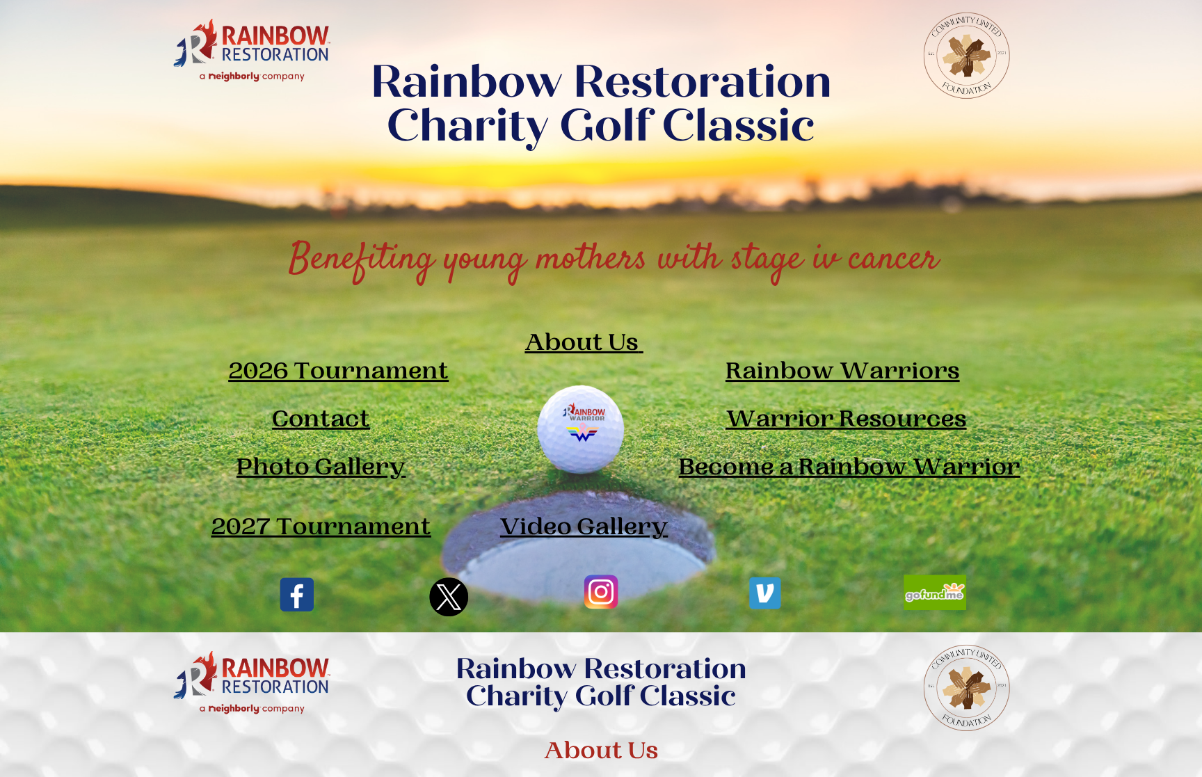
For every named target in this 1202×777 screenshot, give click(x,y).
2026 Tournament (338, 372)
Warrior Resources (846, 420)
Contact (321, 420)
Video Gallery (584, 527)
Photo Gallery (321, 468)
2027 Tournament (321, 527)
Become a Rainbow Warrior (849, 468)
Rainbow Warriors (843, 372)
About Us (581, 343)
